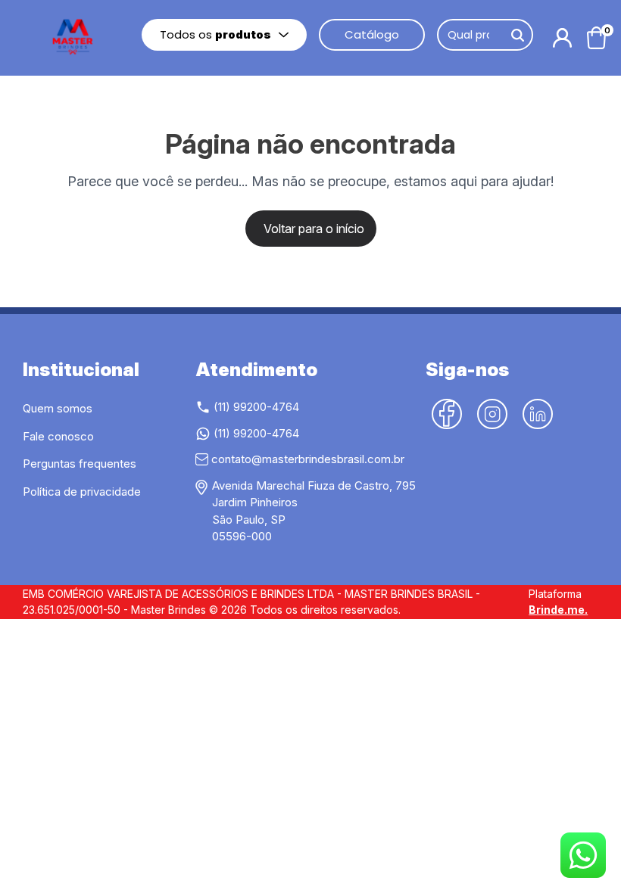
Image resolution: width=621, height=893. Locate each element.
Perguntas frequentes (79, 463)
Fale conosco (58, 436)
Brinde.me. (558, 609)
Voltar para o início (314, 228)
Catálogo (372, 34)
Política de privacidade (82, 491)
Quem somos (57, 408)
